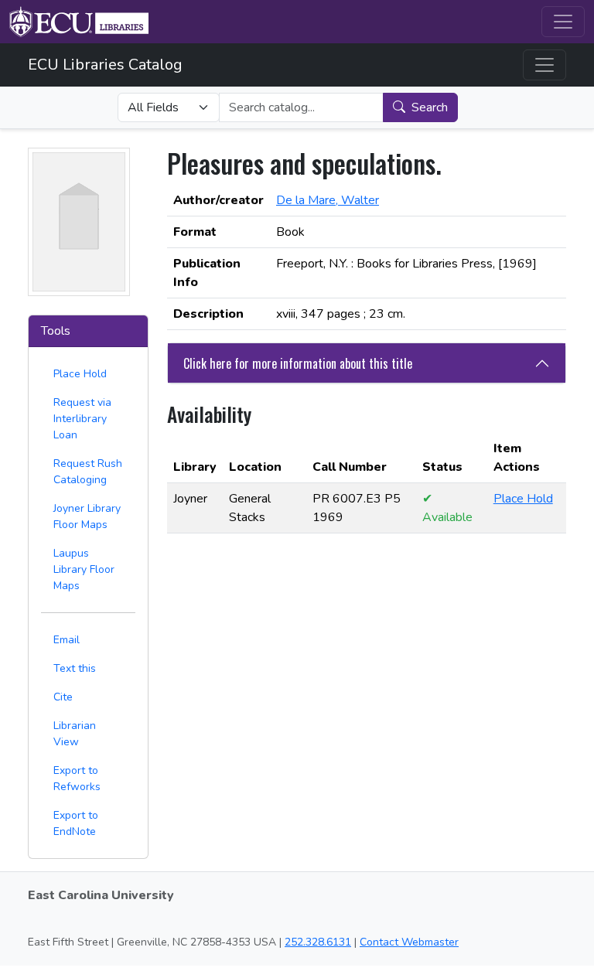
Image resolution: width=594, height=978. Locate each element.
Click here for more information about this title (297, 363)
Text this (74, 668)
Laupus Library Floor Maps (83, 569)
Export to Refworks (77, 778)
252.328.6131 (318, 942)
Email (66, 639)
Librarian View (74, 733)
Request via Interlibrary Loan (82, 418)
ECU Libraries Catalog (105, 64)
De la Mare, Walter (327, 200)
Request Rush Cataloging (87, 471)
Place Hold (80, 373)
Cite (63, 697)
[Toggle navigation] (563, 21)
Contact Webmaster (409, 942)
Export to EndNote (75, 823)
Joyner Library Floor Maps (87, 516)
